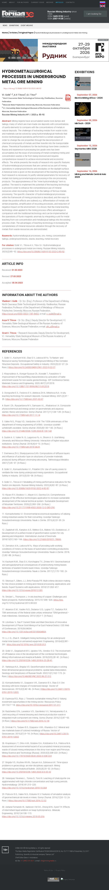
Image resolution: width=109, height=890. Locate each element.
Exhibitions (14, 25)
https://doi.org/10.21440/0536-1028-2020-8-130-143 (27, 431)
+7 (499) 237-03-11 (28, 861)
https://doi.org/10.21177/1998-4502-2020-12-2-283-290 (28, 507)
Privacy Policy (60, 870)
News (5, 25)
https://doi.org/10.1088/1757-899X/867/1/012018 (25, 386)
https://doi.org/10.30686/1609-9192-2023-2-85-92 (22, 88)
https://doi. (58, 600)
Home (5, 32)
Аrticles (13, 32)
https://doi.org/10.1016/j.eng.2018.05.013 (26, 644)
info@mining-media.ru (48, 861)
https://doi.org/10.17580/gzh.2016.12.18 (30, 721)
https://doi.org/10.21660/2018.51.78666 (42, 539)
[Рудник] (54, 50)
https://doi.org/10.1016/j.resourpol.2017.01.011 (38, 705)
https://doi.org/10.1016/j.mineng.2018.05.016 (23, 816)
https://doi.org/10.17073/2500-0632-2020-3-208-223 (27, 756)
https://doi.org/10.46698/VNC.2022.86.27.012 (29, 676)
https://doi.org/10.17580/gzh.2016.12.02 (27, 800)
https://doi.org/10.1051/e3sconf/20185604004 (24, 631)
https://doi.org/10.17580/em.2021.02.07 (24, 399)
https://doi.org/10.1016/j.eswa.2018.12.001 (22, 590)
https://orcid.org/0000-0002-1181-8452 (20, 314)
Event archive (27, 25)
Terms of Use (48, 870)
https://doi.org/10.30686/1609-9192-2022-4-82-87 (25, 488)
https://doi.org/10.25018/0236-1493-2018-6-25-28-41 (27, 660)
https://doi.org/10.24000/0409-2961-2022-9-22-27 (31, 367)
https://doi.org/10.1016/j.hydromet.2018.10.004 (24, 788)
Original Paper (26, 32)
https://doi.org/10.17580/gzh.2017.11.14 (21, 415)
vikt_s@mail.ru (52, 326)
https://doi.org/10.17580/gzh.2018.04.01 (21, 447)
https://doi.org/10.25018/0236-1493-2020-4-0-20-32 (26, 772)
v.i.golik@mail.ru (53, 314)
